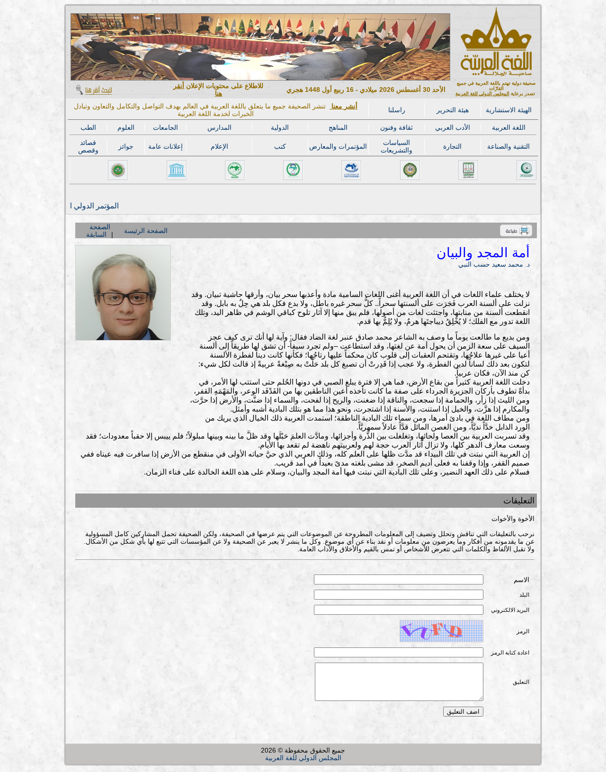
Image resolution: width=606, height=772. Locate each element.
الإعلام (219, 146)
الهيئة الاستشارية (509, 110)
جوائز (126, 146)
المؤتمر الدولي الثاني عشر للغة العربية (77, 206)
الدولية (280, 127)
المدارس (219, 127)
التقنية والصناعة (508, 146)
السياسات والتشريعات (396, 146)
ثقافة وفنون (396, 127)
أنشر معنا (343, 106)
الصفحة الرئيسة (146, 230)
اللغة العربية (509, 127)
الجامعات (165, 127)
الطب (88, 127)
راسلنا (396, 110)
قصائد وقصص (88, 146)
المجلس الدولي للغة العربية (482, 93)
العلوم (125, 127)
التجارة (452, 146)
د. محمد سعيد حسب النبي (494, 264)
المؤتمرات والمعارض (338, 146)
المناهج (338, 127)
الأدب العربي (452, 127)
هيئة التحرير (453, 110)
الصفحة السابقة (98, 230)
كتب (280, 146)
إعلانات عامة (165, 146)
